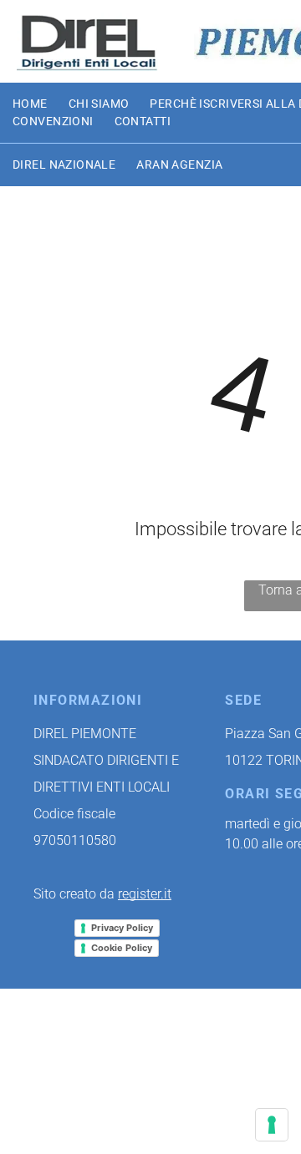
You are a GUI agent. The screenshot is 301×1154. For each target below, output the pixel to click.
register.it (144, 894)
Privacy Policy (122, 928)
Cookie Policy (121, 948)
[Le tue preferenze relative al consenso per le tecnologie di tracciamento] (272, 1125)
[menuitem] (41, 104)
